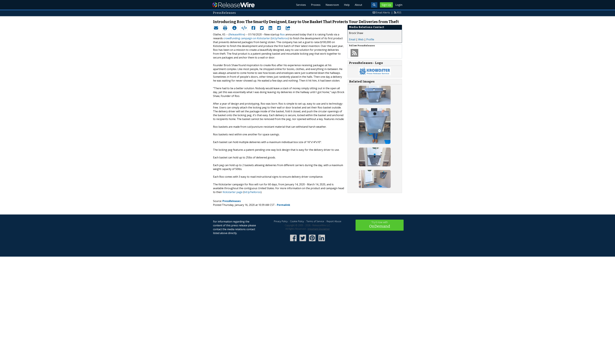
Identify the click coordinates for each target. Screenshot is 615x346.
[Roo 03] (375, 165)
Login (398, 5)
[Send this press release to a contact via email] (216, 28)
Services (301, 5)
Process (315, 5)
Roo (282, 34)
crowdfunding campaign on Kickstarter (246, 38)
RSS (399, 12)
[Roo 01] (375, 103)
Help (347, 5)
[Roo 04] (375, 187)
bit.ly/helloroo (279, 38)
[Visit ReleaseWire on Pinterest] (312, 241)
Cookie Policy (297, 221)
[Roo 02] (375, 143)
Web (361, 39)
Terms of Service (315, 221)
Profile (370, 39)
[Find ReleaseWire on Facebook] (293, 241)
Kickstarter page (232, 192)
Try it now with (379, 224)
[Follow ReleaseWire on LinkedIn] (321, 241)
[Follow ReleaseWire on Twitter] (302, 241)
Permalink (283, 205)
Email (352, 39)
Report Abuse (334, 221)
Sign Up (386, 5)
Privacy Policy (281, 221)
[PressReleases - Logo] (375, 74)
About (358, 5)
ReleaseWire (233, 5)
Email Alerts (383, 12)
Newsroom (332, 5)
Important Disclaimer (319, 228)
